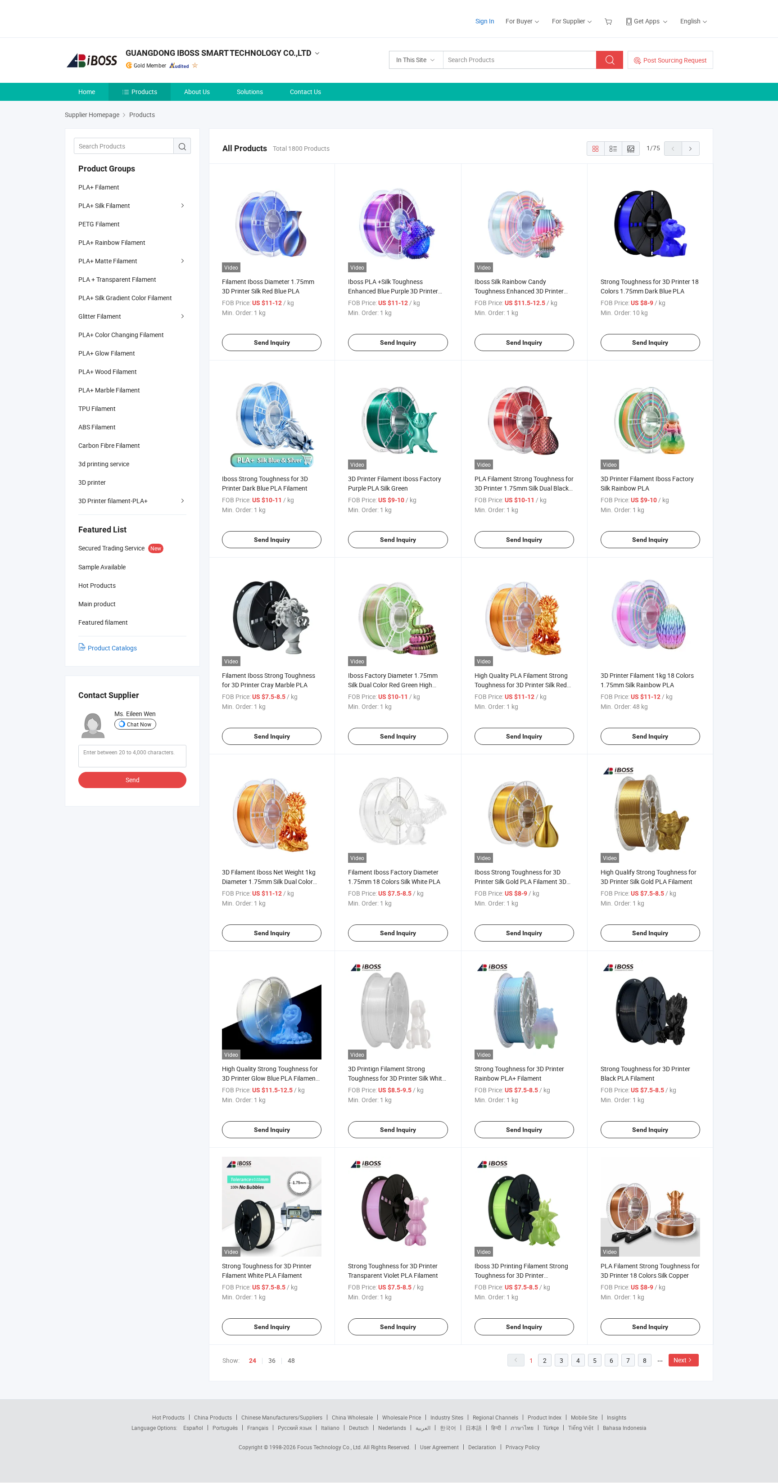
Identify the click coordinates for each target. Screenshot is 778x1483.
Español (193, 1427)
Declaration (482, 1447)
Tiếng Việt (580, 1427)
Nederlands (392, 1427)
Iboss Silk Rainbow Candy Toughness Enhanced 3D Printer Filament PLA (519, 291)
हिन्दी (496, 1427)
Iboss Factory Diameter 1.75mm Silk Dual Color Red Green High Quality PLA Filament (393, 685)
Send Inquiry (272, 342)
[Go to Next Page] (690, 148)
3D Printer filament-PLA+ (113, 500)
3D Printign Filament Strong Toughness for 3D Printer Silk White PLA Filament (396, 1078)
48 (291, 1360)
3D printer (92, 482)
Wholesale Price (401, 1417)
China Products (213, 1417)
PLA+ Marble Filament (109, 390)
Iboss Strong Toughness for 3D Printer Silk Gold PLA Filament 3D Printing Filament (520, 881)
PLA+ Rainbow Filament (111, 242)
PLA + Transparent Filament (117, 279)
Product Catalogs (112, 648)
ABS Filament (97, 427)
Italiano (330, 1427)
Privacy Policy (523, 1447)
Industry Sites (446, 1417)
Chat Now (139, 724)
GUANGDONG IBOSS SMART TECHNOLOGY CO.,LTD (219, 53)
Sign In (484, 21)
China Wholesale (352, 1417)
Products (144, 91)
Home (86, 91)
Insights (616, 1417)
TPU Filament (97, 408)
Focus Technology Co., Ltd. (330, 1447)
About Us (197, 91)
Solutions (250, 91)
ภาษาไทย (522, 1427)
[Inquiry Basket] (609, 21)
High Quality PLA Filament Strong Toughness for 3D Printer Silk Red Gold (521, 685)
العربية (423, 1427)
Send (133, 779)
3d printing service (103, 464)
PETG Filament (99, 224)
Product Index (544, 1417)
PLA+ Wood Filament (107, 371)
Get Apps (647, 21)
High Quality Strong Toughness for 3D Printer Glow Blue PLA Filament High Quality (270, 1078)
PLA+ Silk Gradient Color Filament (125, 297)
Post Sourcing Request (675, 60)
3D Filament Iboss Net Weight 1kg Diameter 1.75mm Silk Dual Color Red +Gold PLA (269, 881)
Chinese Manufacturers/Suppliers (281, 1417)
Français (257, 1427)
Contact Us (305, 91)
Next (680, 1360)
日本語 (474, 1427)
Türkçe (551, 1427)
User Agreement (439, 1447)
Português (225, 1427)
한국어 (448, 1427)
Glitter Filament (99, 316)
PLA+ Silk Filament (104, 205)
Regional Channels (495, 1417)
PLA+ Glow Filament (106, 353)
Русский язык (295, 1427)
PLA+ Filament (98, 187)
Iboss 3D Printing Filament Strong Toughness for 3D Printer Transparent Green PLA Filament (521, 1275)
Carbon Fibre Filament (109, 445)
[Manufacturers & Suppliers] (123, 17)
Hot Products (168, 1417)
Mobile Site (584, 1417)
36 (272, 1360)
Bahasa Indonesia (625, 1427)
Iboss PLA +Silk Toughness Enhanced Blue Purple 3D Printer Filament (393, 291)
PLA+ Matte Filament (107, 261)
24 (252, 1360)
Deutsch (359, 1427)
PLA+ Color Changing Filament (121, 334)
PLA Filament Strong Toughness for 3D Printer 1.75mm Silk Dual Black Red (524, 488)
